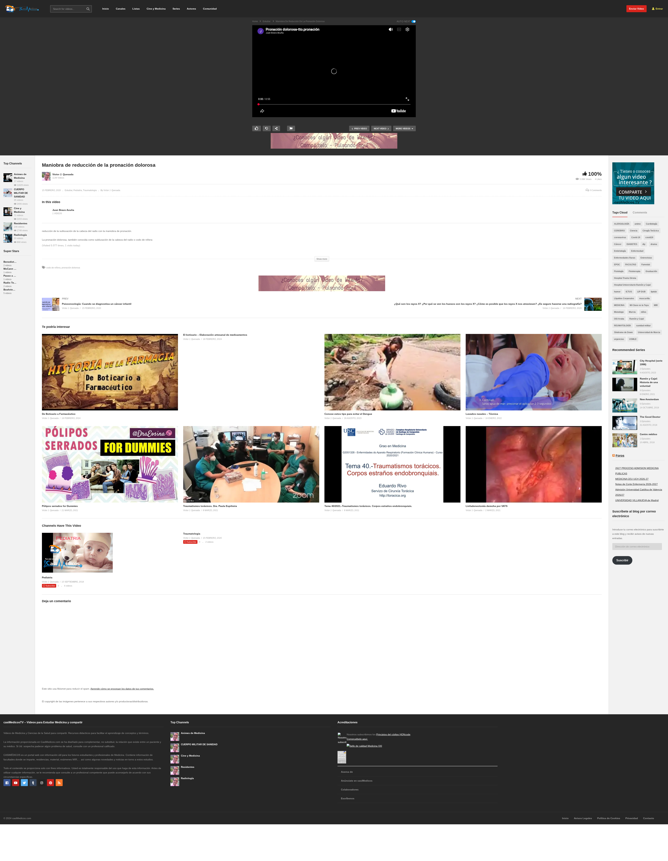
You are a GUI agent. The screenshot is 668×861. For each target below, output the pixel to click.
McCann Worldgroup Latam (10, 268)
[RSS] (59, 782)
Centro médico (648, 434)
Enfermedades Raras (624, 258)
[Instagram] (41, 782)
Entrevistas (646, 258)
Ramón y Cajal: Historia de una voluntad (649, 382)
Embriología (620, 251)
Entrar (659, 8)
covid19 (649, 237)
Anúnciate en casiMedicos (356, 780)
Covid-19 (635, 237)
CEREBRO (619, 230)
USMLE (633, 339)
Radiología (20, 234)
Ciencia (633, 230)
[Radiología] (7, 238)
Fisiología (618, 271)
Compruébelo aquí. (357, 739)
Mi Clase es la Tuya (639, 305)
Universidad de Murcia (649, 332)
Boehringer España (10, 289)
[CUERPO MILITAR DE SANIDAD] (7, 192)
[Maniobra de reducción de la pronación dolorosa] (110, 372)
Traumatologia (90, 190)
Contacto (648, 818)
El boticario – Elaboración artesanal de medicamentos (215, 334)
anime (638, 224)
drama (654, 244)
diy (643, 244)
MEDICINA (619, 305)
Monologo (619, 312)
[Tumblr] (33, 782)
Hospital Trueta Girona (625, 278)
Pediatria (77, 190)
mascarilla (644, 298)
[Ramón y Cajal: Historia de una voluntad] (624, 384)
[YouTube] (15, 782)
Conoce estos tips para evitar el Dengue (348, 414)
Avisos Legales (583, 818)
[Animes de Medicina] (7, 177)
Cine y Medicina (156, 8)
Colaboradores (350, 789)
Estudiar (68, 190)
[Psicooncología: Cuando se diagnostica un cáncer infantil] (180, 308)
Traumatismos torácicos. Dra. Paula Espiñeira (210, 506)
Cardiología (651, 224)
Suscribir (622, 560)
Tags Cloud (619, 212)
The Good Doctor (650, 416)
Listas (136, 8)
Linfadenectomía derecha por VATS (486, 506)
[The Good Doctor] (624, 423)
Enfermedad (637, 251)
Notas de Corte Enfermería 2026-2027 (636, 484)
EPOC (617, 264)
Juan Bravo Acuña (63, 210)
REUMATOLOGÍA (622, 325)
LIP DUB (641, 291)
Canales (120, 8)
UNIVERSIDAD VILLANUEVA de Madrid (637, 500)
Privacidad (631, 818)
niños (643, 312)
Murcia (632, 312)
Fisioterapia (634, 271)
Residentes (20, 223)
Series (176, 8)
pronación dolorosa (71, 267)
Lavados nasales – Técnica (482, 414)
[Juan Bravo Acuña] (46, 211)
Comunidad (210, 8)
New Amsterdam (649, 399)
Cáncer (617, 244)
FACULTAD (630, 264)
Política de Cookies (608, 818)
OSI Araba (619, 319)
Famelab (645, 264)
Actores (191, 8)
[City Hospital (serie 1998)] (624, 367)
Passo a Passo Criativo (10, 275)
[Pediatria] (77, 571)
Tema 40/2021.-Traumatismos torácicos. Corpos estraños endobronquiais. (368, 506)
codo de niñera (53, 267)
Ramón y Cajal (636, 319)
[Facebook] (6, 782)
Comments (640, 212)
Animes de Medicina (193, 733)
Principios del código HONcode (393, 734)
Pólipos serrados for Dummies (60, 506)
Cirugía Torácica (651, 230)
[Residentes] (7, 227)
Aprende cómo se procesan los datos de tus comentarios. (122, 688)
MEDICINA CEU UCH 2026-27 (632, 479)
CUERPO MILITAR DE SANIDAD (21, 193)
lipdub (654, 291)
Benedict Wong (10, 261)
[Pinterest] (50, 782)
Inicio (105, 8)
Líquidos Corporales (624, 298)
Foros (620, 455)
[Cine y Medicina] (7, 211)
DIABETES (632, 244)
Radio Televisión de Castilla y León (10, 282)
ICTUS (629, 291)
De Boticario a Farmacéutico (58, 414)
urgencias (619, 339)
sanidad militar (643, 325)
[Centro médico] (624, 440)
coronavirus (620, 237)
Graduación (651, 271)
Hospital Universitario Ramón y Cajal (632, 285)
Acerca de (347, 771)
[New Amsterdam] (624, 405)
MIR (656, 305)
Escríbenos (347, 798)
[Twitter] (24, 782)
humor (617, 291)
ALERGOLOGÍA (621, 224)
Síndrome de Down (623, 332)
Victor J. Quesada (62, 174)
